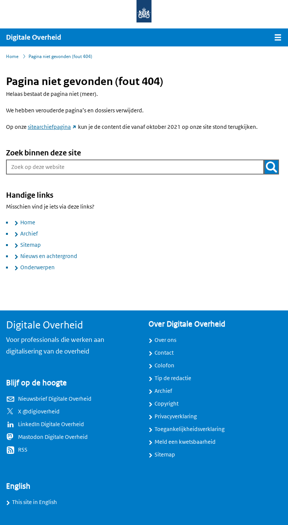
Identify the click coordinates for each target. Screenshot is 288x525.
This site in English (34, 502)
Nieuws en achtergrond (48, 256)
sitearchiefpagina (52, 127)
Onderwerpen (37, 267)
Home (27, 222)
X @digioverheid (39, 411)
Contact (164, 352)
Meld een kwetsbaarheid (185, 441)
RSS (22, 449)
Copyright (166, 403)
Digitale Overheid (33, 37)
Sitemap (30, 245)
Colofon (164, 365)
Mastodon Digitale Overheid (53, 437)
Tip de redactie (172, 378)
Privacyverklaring (175, 416)
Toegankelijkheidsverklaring (189, 429)
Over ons (165, 340)
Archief (29, 233)
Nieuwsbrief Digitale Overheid (55, 398)
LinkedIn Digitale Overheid (51, 424)
